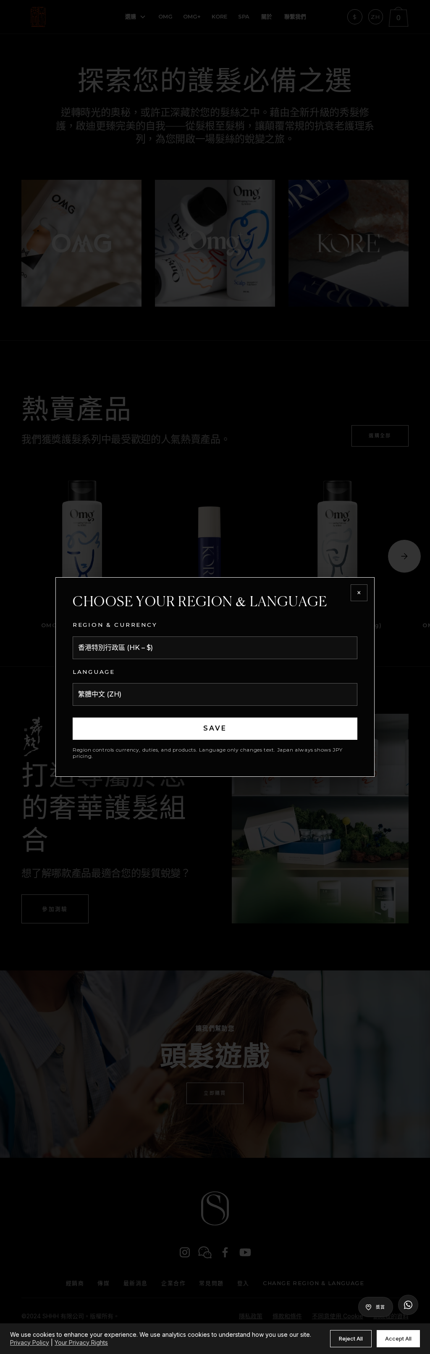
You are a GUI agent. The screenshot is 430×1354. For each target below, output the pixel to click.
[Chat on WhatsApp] (408, 1305)
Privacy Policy (29, 1342)
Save (215, 728)
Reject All (351, 1338)
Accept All (398, 1338)
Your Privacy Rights (81, 1342)
